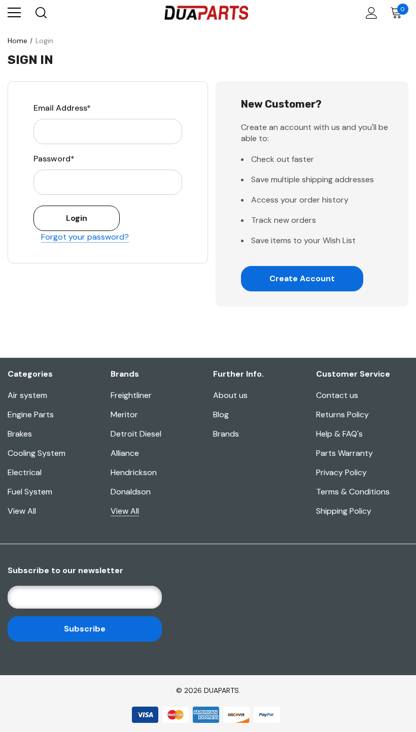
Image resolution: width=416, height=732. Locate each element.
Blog (221, 414)
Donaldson (131, 491)
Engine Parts (31, 414)
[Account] (369, 13)
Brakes (20, 433)
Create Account (302, 278)
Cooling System (36, 453)
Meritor (124, 414)
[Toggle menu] (14, 12)
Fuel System (30, 491)
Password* (54, 158)
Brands (226, 433)
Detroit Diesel (136, 433)
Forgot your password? (85, 236)
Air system (27, 395)
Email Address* (62, 108)
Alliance (125, 453)
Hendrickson (134, 472)
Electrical (25, 472)
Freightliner (131, 395)
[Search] (40, 12)
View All (22, 511)
